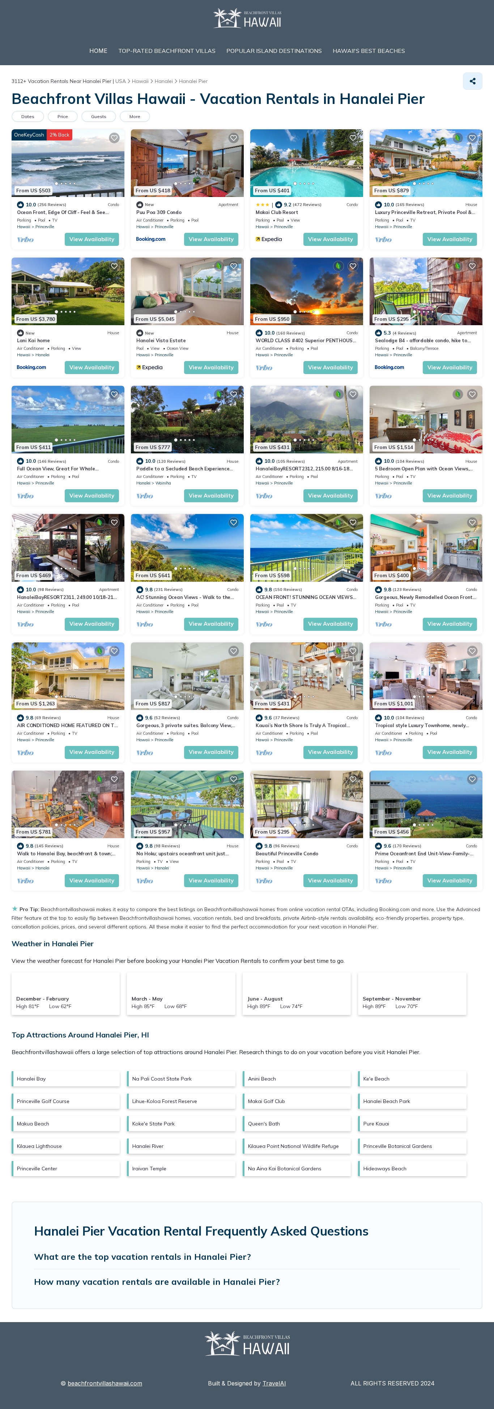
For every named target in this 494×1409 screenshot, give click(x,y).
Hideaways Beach (384, 1168)
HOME (98, 50)
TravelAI (274, 1383)
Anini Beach (262, 1078)
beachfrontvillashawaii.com (105, 1383)
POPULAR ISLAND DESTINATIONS (274, 50)
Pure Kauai (376, 1123)
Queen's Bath (264, 1123)
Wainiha (163, 483)
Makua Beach (33, 1123)
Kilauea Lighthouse (39, 1146)
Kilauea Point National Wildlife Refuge (293, 1146)
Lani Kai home (33, 340)
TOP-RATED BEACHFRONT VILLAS (167, 50)
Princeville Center (37, 1168)
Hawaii (23, 226)
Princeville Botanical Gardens (397, 1146)
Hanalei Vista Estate (161, 340)
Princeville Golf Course (43, 1101)
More (134, 116)
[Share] (472, 81)
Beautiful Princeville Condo (287, 853)
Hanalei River (147, 1146)
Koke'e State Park (153, 1123)
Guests (98, 116)
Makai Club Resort (277, 212)
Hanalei (42, 354)
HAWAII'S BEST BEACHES (369, 50)
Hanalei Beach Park (386, 1101)
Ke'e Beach (376, 1078)
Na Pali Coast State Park (162, 1078)
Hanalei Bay (31, 1078)
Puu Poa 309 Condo (159, 212)
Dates (27, 116)
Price (63, 116)
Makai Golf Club (266, 1101)
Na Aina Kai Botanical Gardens (284, 1168)
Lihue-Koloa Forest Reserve (164, 1101)
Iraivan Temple (149, 1168)
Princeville (44, 226)
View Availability (91, 239)
